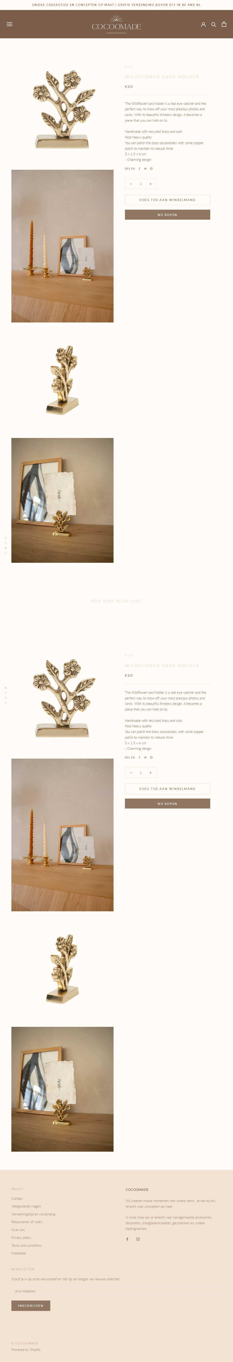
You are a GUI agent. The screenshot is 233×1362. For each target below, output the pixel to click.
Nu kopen (167, 215)
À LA (129, 66)
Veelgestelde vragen (26, 1206)
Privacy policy (21, 1237)
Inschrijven (31, 1306)
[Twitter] (145, 168)
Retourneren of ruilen (26, 1222)
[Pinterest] (151, 168)
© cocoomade (25, 1343)
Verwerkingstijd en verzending (33, 1214)
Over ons (18, 1230)
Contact (17, 1198)
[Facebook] (139, 168)
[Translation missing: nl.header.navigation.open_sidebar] (9, 24)
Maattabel (18, 1253)
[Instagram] (138, 1239)
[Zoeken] (213, 24)
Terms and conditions (26, 1245)
